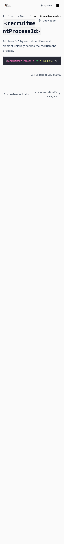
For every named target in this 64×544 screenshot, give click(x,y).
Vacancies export (13, 16)
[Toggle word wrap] (56, 60)
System (48, 5)
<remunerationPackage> (46, 94)
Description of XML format (24, 16)
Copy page (49, 20)
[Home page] (7, 5)
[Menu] (58, 5)
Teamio (5, 16)
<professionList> (18, 94)
